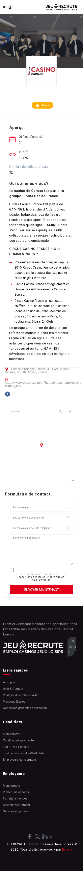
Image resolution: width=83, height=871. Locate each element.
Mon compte (11, 734)
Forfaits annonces (15, 798)
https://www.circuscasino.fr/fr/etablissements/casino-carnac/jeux (44, 384)
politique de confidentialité (48, 578)
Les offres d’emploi (16, 747)
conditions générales (32, 577)
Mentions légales (14, 701)
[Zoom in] (73, 475)
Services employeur (16, 811)
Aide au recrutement (16, 805)
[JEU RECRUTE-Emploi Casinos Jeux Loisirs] (61, 7)
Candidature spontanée (18, 740)
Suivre (45, 105)
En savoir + (71, 647)
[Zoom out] (73, 481)
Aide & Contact (13, 689)
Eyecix (67, 849)
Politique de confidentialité (20, 695)
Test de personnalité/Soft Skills (24, 753)
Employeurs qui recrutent (19, 759)
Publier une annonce (16, 792)
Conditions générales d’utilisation (25, 708)
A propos (9, 682)
